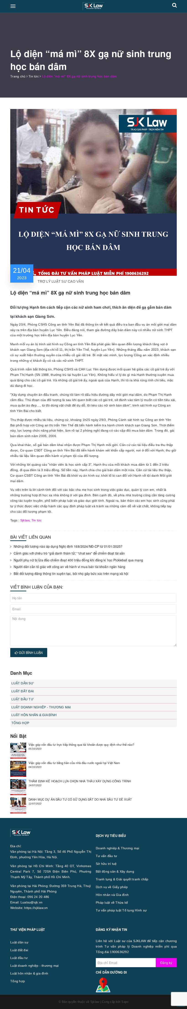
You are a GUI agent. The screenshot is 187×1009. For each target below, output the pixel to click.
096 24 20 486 (38, 897)
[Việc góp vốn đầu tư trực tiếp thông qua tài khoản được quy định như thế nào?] (18, 751)
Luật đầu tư (22, 699)
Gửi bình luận (30, 652)
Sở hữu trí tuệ (106, 864)
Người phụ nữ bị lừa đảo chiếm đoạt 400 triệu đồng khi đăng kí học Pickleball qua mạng (78, 560)
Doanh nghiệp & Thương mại (117, 848)
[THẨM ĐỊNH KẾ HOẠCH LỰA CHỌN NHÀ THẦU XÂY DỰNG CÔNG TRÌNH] (18, 787)
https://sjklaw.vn (36, 908)
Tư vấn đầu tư (106, 856)
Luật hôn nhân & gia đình (34, 715)
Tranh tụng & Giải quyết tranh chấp (122, 879)
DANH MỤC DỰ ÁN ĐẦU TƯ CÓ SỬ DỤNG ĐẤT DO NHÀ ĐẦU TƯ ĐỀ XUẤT (80, 799)
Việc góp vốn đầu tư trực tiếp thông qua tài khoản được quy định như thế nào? (81, 744)
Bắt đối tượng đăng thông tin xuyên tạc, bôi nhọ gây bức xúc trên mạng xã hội (71, 573)
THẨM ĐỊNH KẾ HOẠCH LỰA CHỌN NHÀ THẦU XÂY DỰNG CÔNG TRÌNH (80, 781)
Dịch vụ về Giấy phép (112, 887)
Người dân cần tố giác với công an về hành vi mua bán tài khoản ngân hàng (69, 567)
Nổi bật (18, 736)
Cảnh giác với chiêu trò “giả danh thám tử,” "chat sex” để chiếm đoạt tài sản (69, 553)
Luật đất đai (22, 691)
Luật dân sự (22, 683)
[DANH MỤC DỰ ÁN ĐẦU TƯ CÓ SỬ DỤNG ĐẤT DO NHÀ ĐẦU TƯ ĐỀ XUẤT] (18, 805)
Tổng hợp (20, 723)
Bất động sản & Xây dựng (115, 871)
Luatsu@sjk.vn (31, 902)
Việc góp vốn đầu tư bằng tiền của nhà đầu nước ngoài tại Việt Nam (74, 763)
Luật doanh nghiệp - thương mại (41, 707)
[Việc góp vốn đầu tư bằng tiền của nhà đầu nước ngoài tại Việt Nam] (18, 769)
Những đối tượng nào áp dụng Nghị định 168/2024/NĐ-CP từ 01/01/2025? (68, 546)
